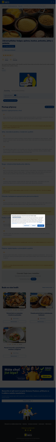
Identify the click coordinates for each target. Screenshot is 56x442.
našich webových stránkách (17, 217)
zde (25, 223)
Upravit (34, 225)
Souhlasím (40, 225)
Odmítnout (26, 225)
